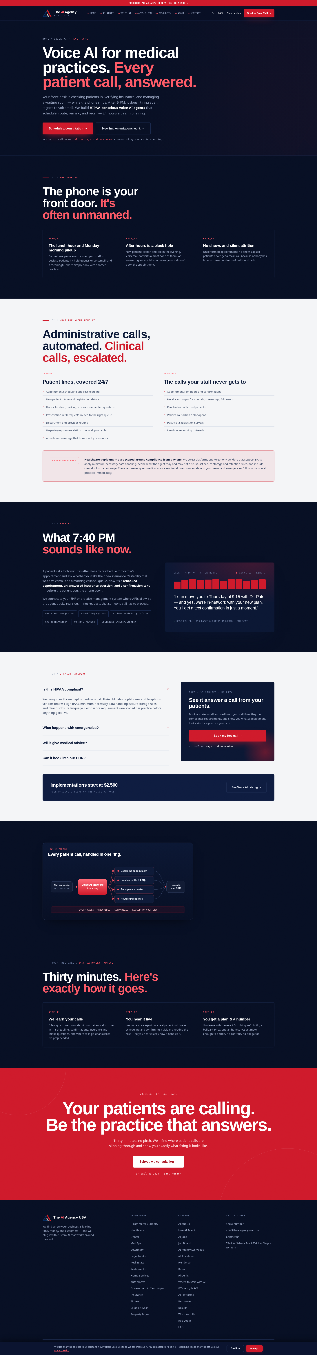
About (179, 13)
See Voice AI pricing (246, 787)
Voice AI (124, 13)
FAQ (180, 1327)
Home (92, 13)
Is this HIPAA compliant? (106, 689)
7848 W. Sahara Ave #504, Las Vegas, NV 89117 (249, 1245)
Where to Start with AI (192, 1282)
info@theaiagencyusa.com (242, 1230)
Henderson (185, 1262)
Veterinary (137, 1249)
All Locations (186, 1256)
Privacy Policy (61, 1350)
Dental (135, 1237)
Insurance (137, 1294)
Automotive (138, 1282)
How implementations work (123, 128)
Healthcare (137, 1230)
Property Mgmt (140, 1314)
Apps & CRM (143, 13)
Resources (163, 13)
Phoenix (183, 1275)
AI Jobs (182, 1237)
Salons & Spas (139, 1308)
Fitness (135, 1301)
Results (182, 1308)
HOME (46, 39)
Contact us (232, 1237)
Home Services (140, 1275)
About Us (184, 1224)
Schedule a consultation (68, 128)
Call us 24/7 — (92, 139)
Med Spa (136, 1243)
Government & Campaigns (147, 1288)
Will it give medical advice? (106, 742)
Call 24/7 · (226, 13)
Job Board (184, 1243)
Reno (181, 1269)
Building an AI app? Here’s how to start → (158, 3)
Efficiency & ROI (188, 1288)
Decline (235, 1348)
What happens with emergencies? (106, 727)
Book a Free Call (259, 13)
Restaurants (138, 1269)
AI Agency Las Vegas (191, 1249)
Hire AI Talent (186, 1230)
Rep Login (184, 1320)
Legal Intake (138, 1256)
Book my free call (228, 735)
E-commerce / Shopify (144, 1224)
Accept (254, 1348)
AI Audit (106, 13)
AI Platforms (186, 1294)
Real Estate (137, 1262)
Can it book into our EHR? (106, 758)
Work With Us (186, 1314)
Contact (194, 13)
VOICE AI (60, 39)
